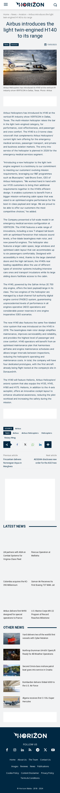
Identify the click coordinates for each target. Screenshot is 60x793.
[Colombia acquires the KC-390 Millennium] (16, 570)
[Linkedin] (40, 444)
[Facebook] (17, 444)
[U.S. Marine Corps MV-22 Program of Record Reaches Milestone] (44, 599)
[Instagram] (15, 750)
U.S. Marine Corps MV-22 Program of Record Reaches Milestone (42, 614)
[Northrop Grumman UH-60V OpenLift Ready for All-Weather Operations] (11, 654)
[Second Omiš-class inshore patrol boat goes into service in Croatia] (11, 670)
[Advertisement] (30, 101)
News (13, 14)
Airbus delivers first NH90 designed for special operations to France (14, 614)
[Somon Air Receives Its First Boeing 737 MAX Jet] (44, 570)
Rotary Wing (10, 437)
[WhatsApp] (32, 444)
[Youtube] (53, 750)
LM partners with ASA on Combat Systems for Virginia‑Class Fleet (14, 555)
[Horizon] (30, 4)
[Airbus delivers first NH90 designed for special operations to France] (16, 599)
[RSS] (30, 750)
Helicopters (47, 433)
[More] (48, 444)
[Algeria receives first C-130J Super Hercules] (11, 702)
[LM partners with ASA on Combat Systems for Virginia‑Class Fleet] (16, 540)
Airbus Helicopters (30, 433)
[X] (25, 444)
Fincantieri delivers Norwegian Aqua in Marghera (12, 463)
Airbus (18, 428)
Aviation (22, 14)
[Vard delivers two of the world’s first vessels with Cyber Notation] (11, 638)
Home (6, 14)
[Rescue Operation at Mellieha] (44, 540)
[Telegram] (38, 750)
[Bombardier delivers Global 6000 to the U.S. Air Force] (11, 686)
